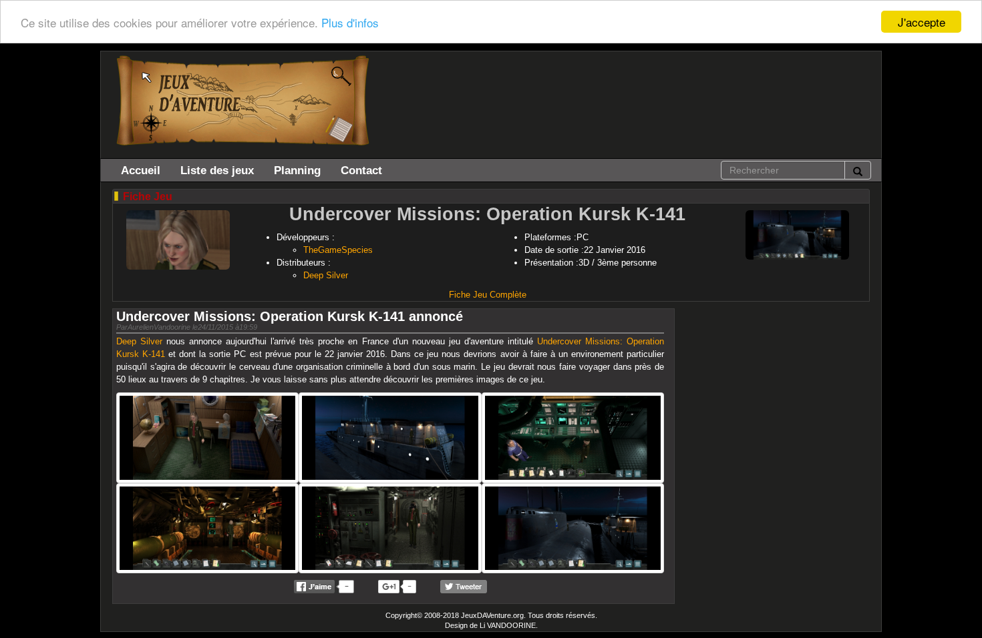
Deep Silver (325, 275)
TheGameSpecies (338, 250)
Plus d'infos (350, 22)
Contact (361, 170)
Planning (297, 170)
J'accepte (921, 21)
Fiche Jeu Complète (487, 295)
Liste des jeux (217, 170)
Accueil (140, 170)
